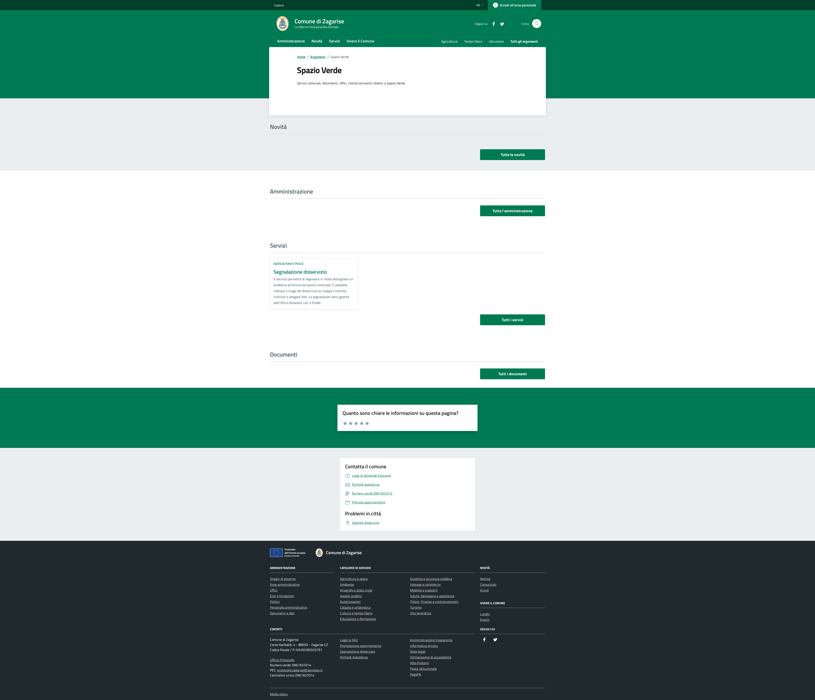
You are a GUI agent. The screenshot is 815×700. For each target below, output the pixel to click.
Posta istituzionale (423, 668)
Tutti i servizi (512, 320)
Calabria (279, 5)
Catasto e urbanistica (355, 607)
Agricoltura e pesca (288, 263)
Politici (275, 601)
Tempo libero (473, 41)
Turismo (416, 607)
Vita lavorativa (420, 613)
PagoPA (415, 674)
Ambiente (347, 584)
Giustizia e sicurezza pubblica (431, 578)
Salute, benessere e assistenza (432, 595)
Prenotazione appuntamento (360, 645)
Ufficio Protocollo (282, 659)
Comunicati (488, 584)
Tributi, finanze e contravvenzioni (434, 601)
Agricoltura (449, 41)
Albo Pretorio (419, 662)
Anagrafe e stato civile (356, 590)
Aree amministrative (285, 584)
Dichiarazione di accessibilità (430, 657)
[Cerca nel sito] (536, 23)
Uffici (273, 590)
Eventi (484, 619)
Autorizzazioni (350, 601)
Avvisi (484, 590)
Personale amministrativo (288, 607)
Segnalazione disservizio (300, 272)
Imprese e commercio (425, 584)
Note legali (418, 651)
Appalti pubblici (351, 595)
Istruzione (496, 41)
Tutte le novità (513, 155)
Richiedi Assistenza (354, 657)
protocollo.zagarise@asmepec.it (300, 670)
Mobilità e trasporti (424, 590)
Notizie (485, 578)
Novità (317, 41)
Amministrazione (291, 41)
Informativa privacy (424, 645)
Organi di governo (283, 578)
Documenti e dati (282, 613)
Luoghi (485, 613)
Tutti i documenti (512, 374)
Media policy (279, 694)
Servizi (334, 41)
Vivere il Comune (360, 41)
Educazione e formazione (358, 618)
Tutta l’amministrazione (513, 211)
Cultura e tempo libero (356, 613)
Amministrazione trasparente (431, 640)
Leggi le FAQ (349, 640)
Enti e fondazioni (282, 595)
